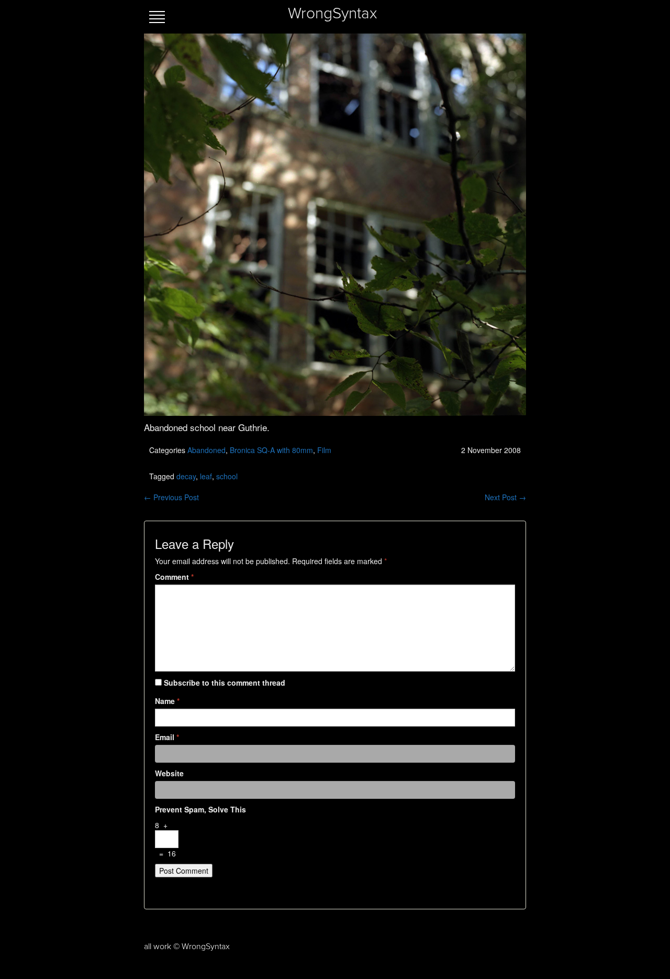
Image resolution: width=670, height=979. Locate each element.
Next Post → (505, 497)
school (227, 476)
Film (324, 450)
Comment (174, 576)
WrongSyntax (332, 13)
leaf (206, 476)
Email (167, 737)
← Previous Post (171, 497)
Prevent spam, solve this (200, 809)
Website (169, 773)
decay (186, 476)
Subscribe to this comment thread (224, 682)
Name (167, 701)
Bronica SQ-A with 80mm (271, 450)
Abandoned (206, 450)
